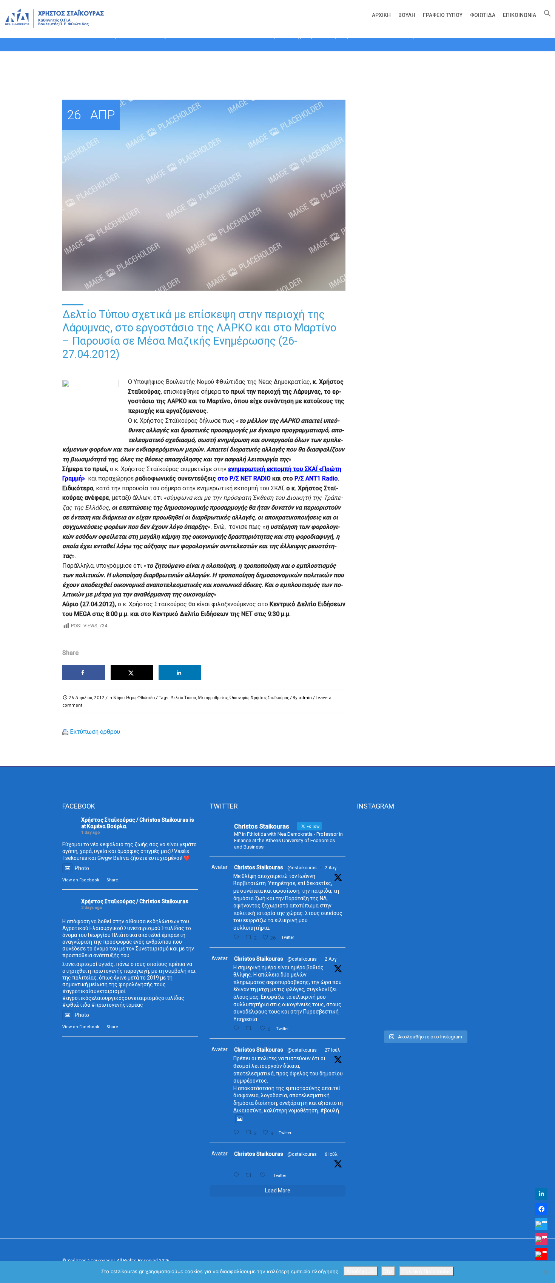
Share (112, 880)
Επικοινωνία (519, 15)
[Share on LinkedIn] (180, 672)
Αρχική (381, 15)
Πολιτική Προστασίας (426, 1271)
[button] (545, 15)
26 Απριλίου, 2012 (87, 697)
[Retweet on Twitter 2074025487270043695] (250, 1175)
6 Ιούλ (331, 1154)
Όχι (388, 1271)
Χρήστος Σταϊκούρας (269, 697)
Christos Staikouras (258, 867)
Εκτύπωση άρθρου (95, 731)
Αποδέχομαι (361, 1271)
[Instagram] (541, 1239)
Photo (82, 868)
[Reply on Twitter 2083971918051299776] (237, 1028)
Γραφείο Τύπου (442, 15)
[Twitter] (541, 1224)
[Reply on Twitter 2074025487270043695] (237, 1175)
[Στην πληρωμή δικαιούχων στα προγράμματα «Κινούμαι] (378, 922)
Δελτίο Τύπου (183, 697)
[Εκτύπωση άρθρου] (65, 731)
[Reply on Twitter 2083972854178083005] (237, 937)
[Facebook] (541, 1209)
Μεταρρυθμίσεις (213, 697)
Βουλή (406, 15)
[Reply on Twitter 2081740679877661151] (237, 1132)
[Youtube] (541, 1254)
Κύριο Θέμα (124, 697)
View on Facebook (80, 880)
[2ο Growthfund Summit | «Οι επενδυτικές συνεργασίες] (424, 867)
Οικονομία (239, 697)
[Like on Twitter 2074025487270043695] (264, 1175)
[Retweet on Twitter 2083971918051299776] (250, 1028)
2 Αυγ (330, 867)
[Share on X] (132, 672)
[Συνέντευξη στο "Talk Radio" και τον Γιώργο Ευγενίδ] (471, 844)
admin (305, 697)
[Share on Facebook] (83, 672)
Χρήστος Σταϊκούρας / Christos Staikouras (134, 820)
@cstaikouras (302, 867)
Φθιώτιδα (482, 15)
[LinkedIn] (541, 1194)
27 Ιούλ (332, 1050)
